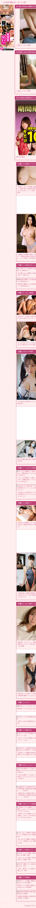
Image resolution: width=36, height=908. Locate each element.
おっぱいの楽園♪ (26, 45)
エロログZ (26, 702)
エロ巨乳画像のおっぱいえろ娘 (14, 2)
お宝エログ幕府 (28, 351)
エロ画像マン (27, 503)
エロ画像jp (26, 877)
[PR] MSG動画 (20, 157)
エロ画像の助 (27, 730)
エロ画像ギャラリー (29, 164)
